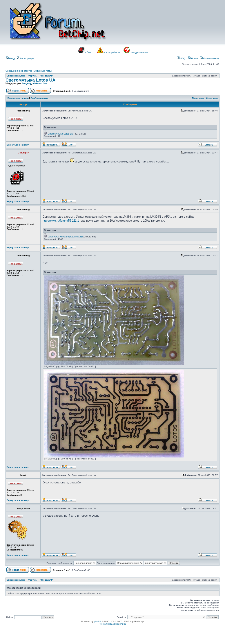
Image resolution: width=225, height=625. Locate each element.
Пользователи (211, 58)
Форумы (32, 76)
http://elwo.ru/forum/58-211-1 (61, 220)
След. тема (212, 98)
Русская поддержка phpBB (113, 624)
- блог (88, 52)
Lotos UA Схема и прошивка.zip (65, 236)
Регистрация (26, 58)
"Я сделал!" (46, 76)
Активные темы (43, 70)
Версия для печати (18, 98)
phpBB (97, 621)
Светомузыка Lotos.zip (60, 133)
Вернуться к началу (18, 145)
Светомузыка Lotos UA (30, 80)
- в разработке (112, 52)
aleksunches (40, 83)
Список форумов (16, 76)
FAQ (182, 58)
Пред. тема (198, 98)
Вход (12, 58)
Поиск (194, 58)
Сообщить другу (39, 98)
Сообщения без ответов (18, 70)
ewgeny (26, 83)
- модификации (139, 52)
